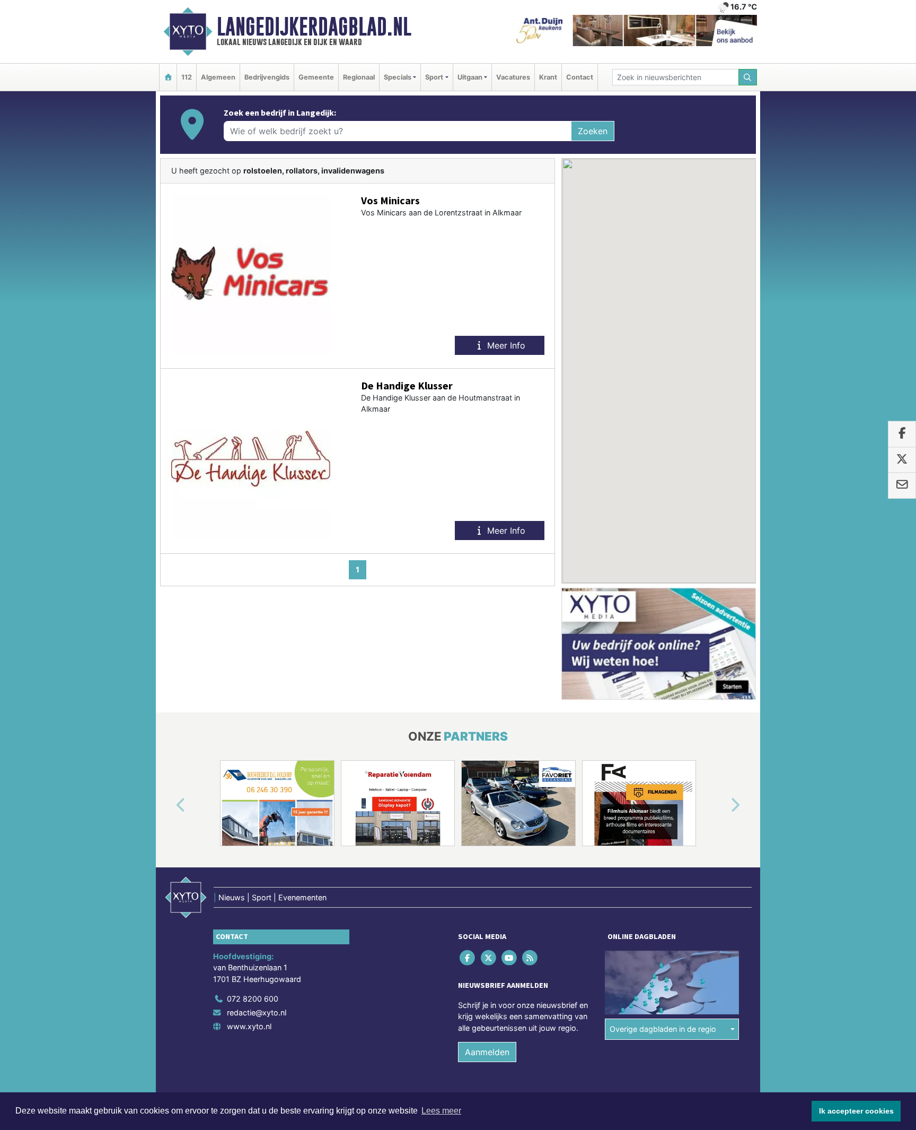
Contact (579, 77)
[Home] (168, 77)
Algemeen (218, 77)
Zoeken (592, 131)
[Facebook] (468, 957)
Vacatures (513, 77)
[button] (168, 805)
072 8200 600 (252, 998)
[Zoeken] (748, 77)
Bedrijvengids (266, 77)
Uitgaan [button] (469, 77)
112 (186, 77)
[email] (901, 485)
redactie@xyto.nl (256, 1012)
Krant (548, 77)
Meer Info (505, 345)
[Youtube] (509, 957)
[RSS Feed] (531, 957)
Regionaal (359, 77)
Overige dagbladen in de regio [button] (663, 1028)
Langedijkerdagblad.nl (314, 26)
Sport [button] (434, 77)
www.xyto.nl (249, 1026)
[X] (489, 957)
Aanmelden (487, 1052)
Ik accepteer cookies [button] (856, 1111)
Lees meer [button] (441, 1110)
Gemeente (316, 77)
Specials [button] (397, 77)
